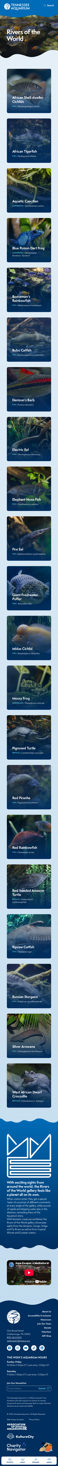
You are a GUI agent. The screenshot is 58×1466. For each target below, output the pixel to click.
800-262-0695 (14, 1337)
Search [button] (50, 5)
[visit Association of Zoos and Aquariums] (17, 1427)
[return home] (17, 5)
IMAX (22, 1462)
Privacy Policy (34, 1419)
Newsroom (46, 1319)
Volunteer (46, 1331)
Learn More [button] (18, 104)
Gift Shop (46, 1335)
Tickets (9, 1462)
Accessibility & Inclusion (39, 1315)
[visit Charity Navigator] (16, 1448)
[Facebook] (9, 1348)
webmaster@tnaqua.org (18, 1340)
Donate (35, 1462)
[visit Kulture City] (20, 1436)
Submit (42, 1388)
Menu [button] (49, 1462)
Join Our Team (44, 1323)
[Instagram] (17, 1348)
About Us (46, 1311)
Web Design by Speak (15, 1419)
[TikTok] (34, 1348)
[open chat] (46, 1447)
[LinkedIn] (42, 1348)
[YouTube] (25, 1348)
